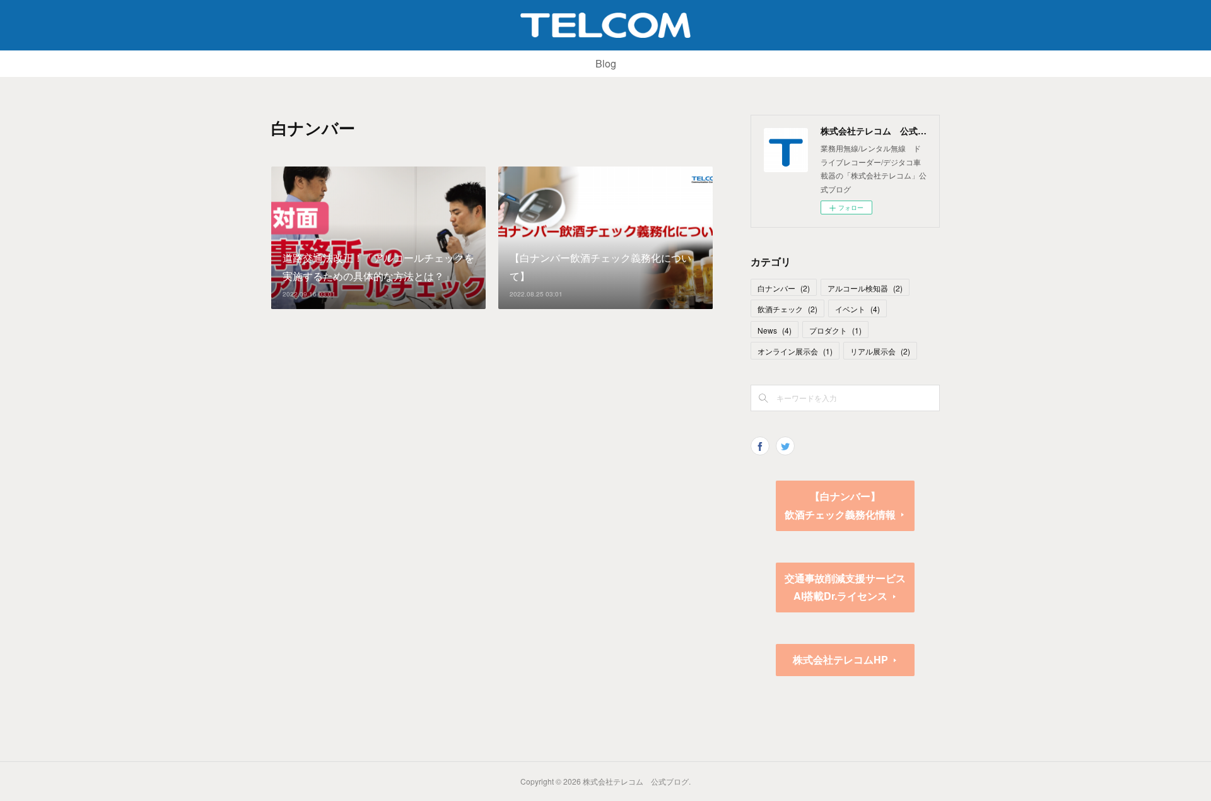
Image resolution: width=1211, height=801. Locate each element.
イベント (857, 308)
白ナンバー (784, 288)
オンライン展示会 (795, 351)
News (775, 330)
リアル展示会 (880, 351)
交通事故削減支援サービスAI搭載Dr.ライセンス (845, 587)
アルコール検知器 (865, 288)
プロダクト (835, 330)
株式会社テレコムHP (840, 659)
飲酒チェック (787, 308)
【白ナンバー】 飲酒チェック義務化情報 (850, 505)
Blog (605, 63)
